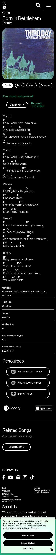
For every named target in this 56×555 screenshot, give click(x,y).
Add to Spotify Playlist (29, 382)
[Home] (4, 5)
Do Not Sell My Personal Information (11, 501)
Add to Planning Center (30, 371)
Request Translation (37, 105)
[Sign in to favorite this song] (3, 13)
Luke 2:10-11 (7, 351)
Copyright (6, 491)
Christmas (7, 306)
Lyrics (19, 85)
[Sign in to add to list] (8, 13)
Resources (45, 85)
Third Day (7, 22)
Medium (6, 317)
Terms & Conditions (10, 497)
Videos (31, 85)
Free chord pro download (18, 96)
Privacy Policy (7, 494)
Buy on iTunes (25, 393)
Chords (8, 85)
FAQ (4, 488)
